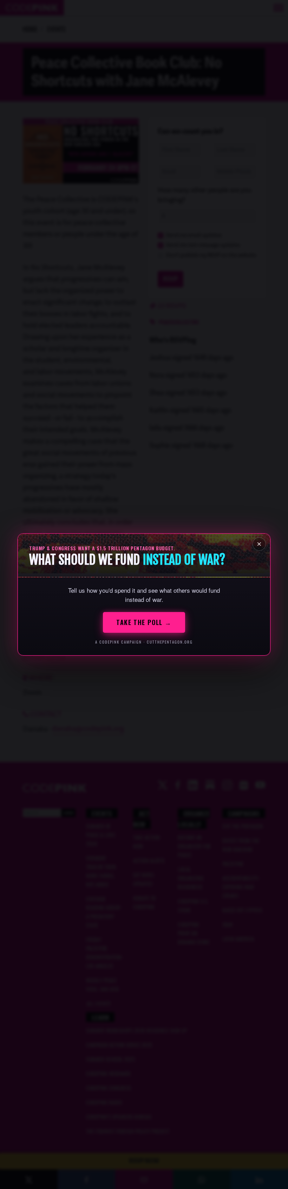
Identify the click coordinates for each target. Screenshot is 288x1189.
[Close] (259, 544)
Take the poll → (144, 622)
